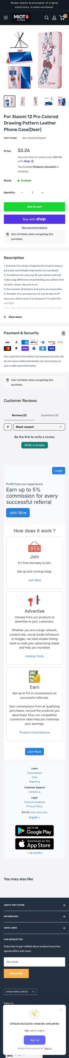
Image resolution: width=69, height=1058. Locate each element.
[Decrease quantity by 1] (22, 193)
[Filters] (8, 426)
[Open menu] (6, 17)
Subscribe (16, 973)
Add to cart (34, 206)
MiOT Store (10, 138)
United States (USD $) (17, 991)
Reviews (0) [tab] (19, 415)
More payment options (34, 227)
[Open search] (47, 18)
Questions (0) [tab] (49, 415)
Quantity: (10, 192)
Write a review (35, 445)
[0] (62, 17)
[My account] (54, 18)
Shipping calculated (44, 166)
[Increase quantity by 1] (42, 193)
